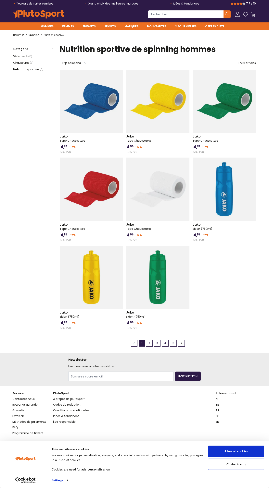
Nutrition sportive (54, 35)
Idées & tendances (186, 4)
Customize (233, 464)
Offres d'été (214, 26)
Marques (131, 26)
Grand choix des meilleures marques (113, 4)
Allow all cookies (236, 451)
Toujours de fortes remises (34, 4)
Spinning (34, 35)
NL (217, 399)
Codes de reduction (67, 405)
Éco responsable (64, 422)
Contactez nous (23, 399)
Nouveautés (156, 26)
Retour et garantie (25, 405)
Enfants (89, 26)
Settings (57, 480)
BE (217, 405)
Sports (110, 26)
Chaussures (23, 63)
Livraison (18, 416)
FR (217, 410)
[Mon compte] (237, 14)
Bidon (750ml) (202, 226)
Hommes (47, 26)
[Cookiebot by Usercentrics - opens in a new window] (25, 480)
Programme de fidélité (28, 433)
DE (217, 416)
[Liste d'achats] (245, 14)
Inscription (188, 376)
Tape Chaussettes (72, 138)
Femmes (68, 26)
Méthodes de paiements (29, 422)
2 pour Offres (186, 26)
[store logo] (38, 14)
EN (217, 422)
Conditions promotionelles (71, 410)
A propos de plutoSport (69, 399)
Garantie (18, 410)
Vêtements (22, 56)
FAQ (15, 427)
